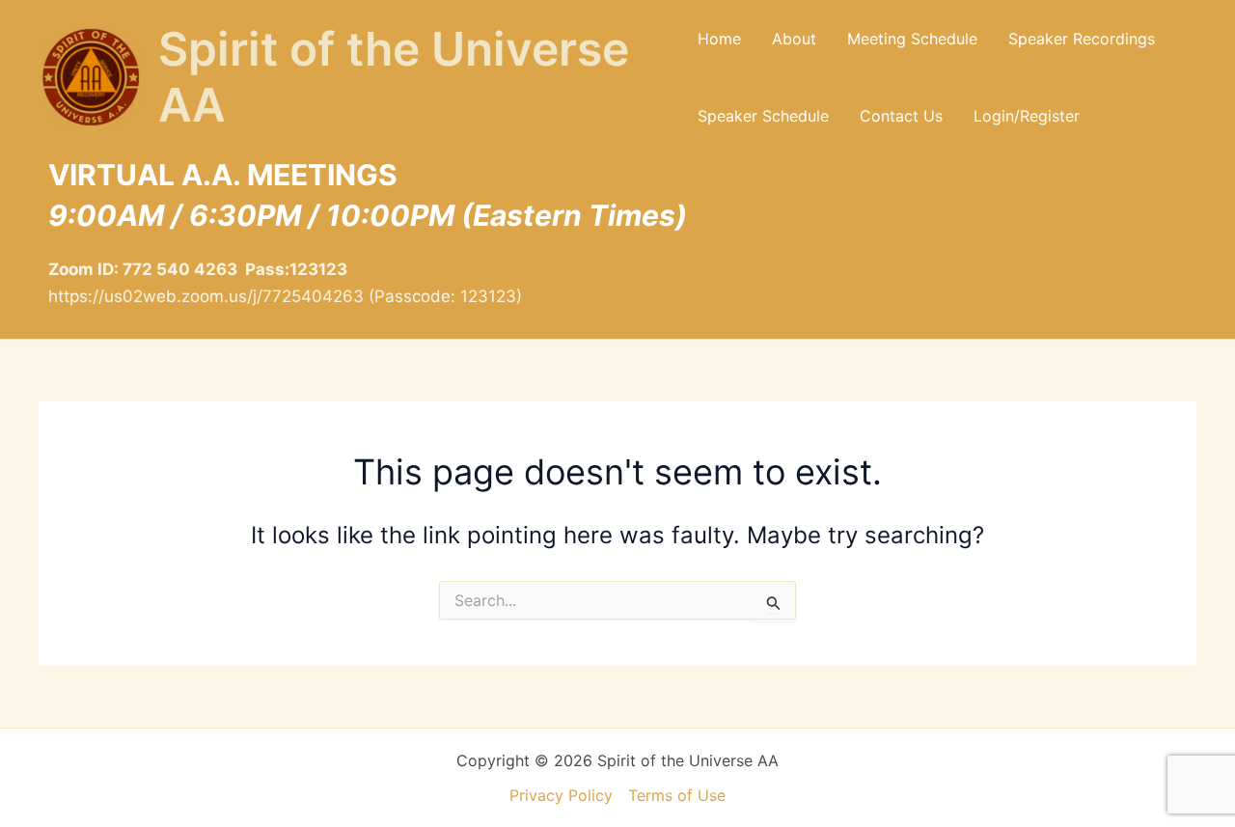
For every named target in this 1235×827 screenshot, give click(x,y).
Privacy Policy (561, 795)
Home (719, 38)
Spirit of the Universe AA (393, 76)
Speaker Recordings (1081, 38)
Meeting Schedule (912, 38)
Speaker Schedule (763, 115)
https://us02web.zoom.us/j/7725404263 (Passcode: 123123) (285, 296)
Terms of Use (677, 795)
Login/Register (1027, 115)
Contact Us (901, 115)
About (794, 38)
